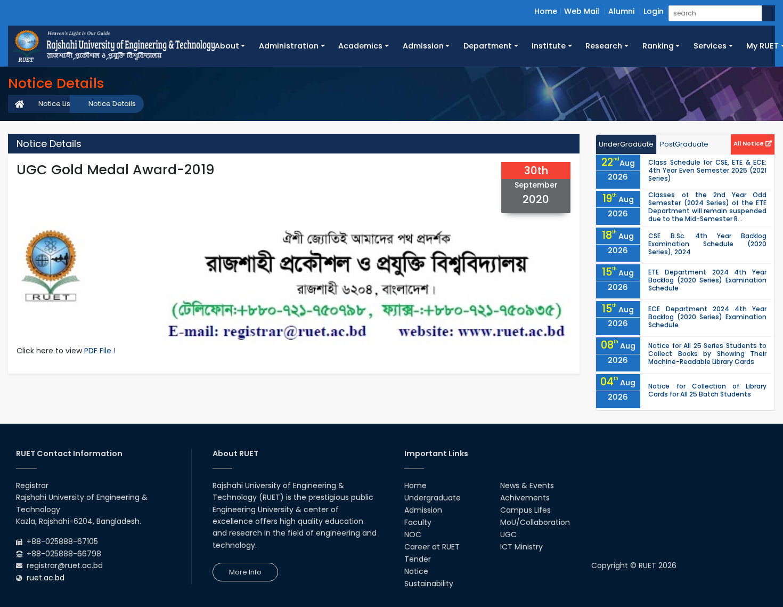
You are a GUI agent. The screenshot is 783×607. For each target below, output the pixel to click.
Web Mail (581, 11)
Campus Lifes (525, 510)
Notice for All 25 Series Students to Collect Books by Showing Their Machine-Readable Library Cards (707, 354)
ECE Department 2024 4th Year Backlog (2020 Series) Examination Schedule (707, 317)
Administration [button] (289, 46)
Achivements (525, 497)
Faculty (417, 522)
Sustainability (428, 583)
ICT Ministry (521, 546)
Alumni (621, 11)
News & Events (527, 485)
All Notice (749, 143)
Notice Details (112, 104)
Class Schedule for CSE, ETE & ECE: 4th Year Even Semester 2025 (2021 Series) (707, 170)
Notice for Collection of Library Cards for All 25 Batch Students (707, 390)
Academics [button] (360, 46)
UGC (508, 534)
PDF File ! (100, 350)
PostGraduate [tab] (684, 144)
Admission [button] (423, 46)
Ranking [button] (658, 46)
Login (653, 11)
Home (545, 11)
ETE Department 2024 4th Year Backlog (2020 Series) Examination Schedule (707, 280)
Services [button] (710, 46)
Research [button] (603, 46)
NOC (412, 534)
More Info (245, 572)
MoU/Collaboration (535, 522)
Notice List (55, 104)
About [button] (227, 46)
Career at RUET (432, 546)
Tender (417, 559)
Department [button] (487, 46)
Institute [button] (549, 46)
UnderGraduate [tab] (626, 144)
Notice (416, 571)
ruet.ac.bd (45, 577)
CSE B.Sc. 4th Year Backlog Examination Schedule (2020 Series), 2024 (707, 244)
